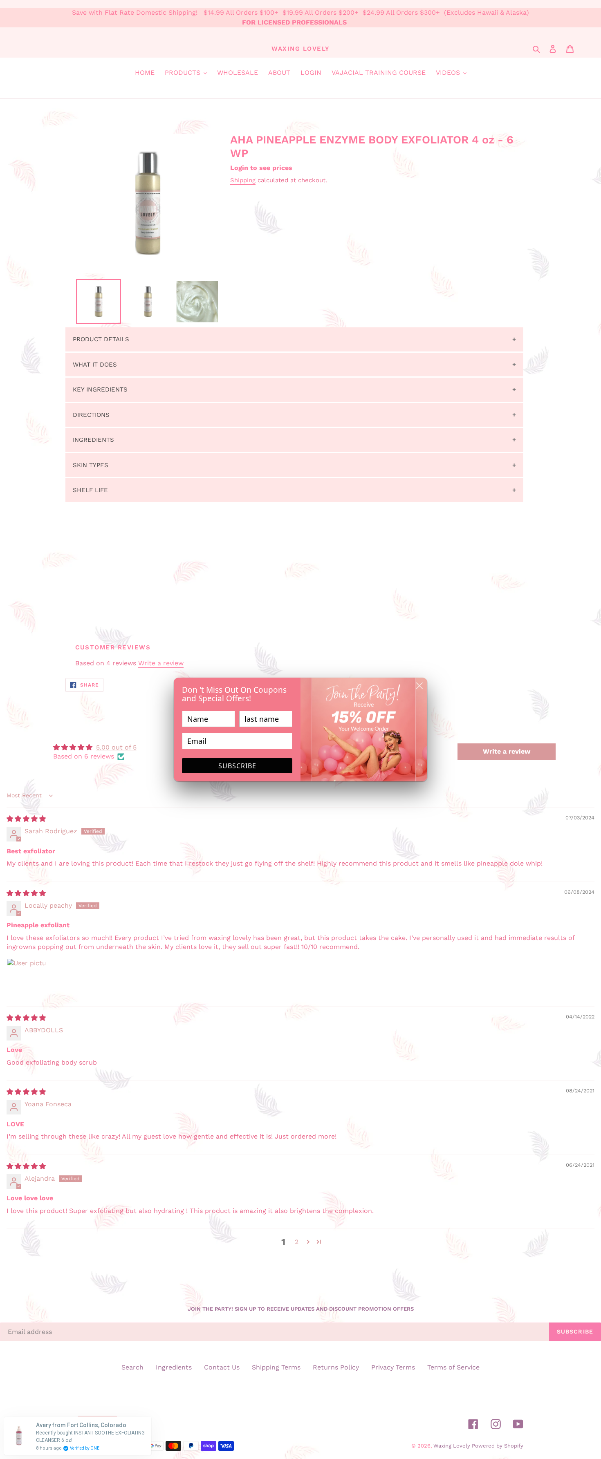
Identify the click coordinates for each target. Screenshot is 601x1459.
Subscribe (237, 765)
